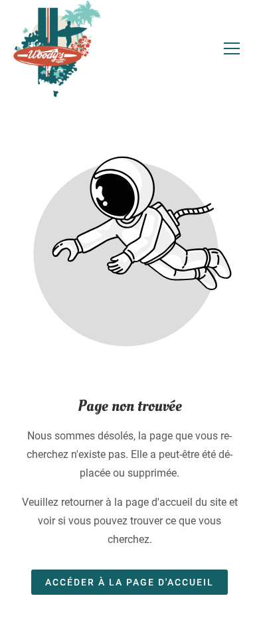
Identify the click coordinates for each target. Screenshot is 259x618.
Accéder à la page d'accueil (129, 582)
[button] (231, 48)
